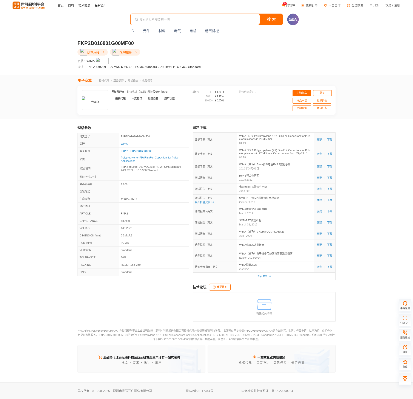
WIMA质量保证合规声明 (253, 209)
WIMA (124, 143)
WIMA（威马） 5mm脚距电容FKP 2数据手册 (265, 164)
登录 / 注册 (392, 5)
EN (377, 5)
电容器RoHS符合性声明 (253, 186)
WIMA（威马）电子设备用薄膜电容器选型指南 (266, 253)
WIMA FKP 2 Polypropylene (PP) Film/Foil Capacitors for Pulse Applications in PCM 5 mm (274, 138)
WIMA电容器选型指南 (251, 245)
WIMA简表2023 (248, 264)
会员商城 (356, 5)
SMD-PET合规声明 (250, 220)
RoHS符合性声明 (249, 175)
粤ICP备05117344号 (199, 391)
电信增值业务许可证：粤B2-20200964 (267, 391)
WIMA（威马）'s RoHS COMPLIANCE (261, 231)
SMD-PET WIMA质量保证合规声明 (259, 198)
